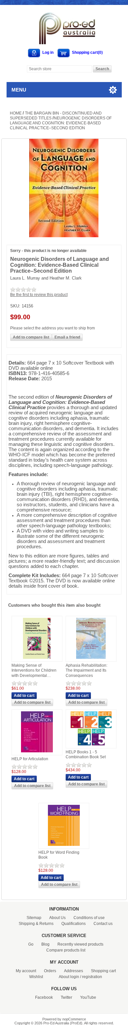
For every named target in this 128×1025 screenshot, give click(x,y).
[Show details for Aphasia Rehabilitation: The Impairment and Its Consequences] (91, 659)
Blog (45, 944)
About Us (57, 917)
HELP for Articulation (29, 759)
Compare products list (65, 950)
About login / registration (80, 976)
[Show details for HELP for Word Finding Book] (63, 846)
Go (30, 944)
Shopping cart (103, 971)
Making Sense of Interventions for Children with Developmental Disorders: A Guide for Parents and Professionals (34, 671)
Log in (47, 52)
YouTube (88, 997)
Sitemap (34, 917)
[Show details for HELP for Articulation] (36, 752)
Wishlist (36, 976)
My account (26, 971)
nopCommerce (74, 1019)
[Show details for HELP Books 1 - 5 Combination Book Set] (91, 745)
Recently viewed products (80, 944)
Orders (50, 971)
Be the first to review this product (39, 294)
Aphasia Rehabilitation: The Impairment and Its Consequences (86, 670)
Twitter (66, 997)
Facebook (44, 997)
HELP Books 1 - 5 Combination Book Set (86, 755)
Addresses (73, 971)
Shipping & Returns (36, 923)
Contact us (103, 923)
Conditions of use (89, 917)
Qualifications (73, 923)
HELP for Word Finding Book (58, 855)
